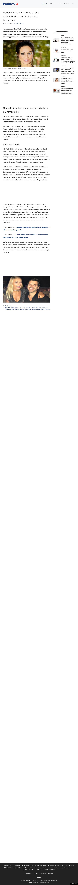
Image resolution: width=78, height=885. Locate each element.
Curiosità (66, 3)
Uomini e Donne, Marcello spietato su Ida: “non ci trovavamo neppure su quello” (27, 309)
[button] (73, 4)
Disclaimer (47, 882)
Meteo (59, 3)
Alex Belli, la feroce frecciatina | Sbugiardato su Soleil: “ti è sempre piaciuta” (26, 307)
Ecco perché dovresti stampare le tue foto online (67, 50)
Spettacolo (44, 3)
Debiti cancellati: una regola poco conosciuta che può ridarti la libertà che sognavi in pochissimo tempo (67, 40)
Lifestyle (52, 3)
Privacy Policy (39, 882)
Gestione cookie (74, 883)
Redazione (31, 882)
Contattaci (50, 873)
